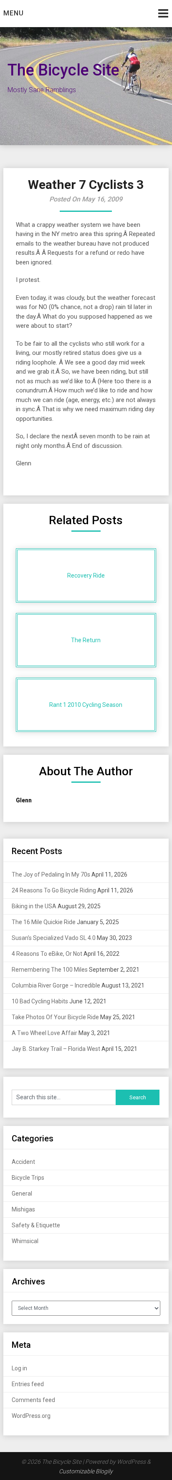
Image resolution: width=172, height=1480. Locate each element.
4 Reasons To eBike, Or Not (47, 953)
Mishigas (23, 1209)
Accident (23, 1161)
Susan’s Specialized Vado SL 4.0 (54, 938)
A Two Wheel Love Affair (44, 1033)
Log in (19, 1368)
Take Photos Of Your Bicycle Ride (55, 1017)
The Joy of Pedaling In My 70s (51, 874)
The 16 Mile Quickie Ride (44, 922)
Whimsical (25, 1241)
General (22, 1193)
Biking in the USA (34, 906)
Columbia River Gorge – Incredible (56, 985)
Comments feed (33, 1400)
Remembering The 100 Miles (50, 969)
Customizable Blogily (86, 1471)
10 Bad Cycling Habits (40, 1001)
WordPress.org (31, 1415)
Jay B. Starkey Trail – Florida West (56, 1048)
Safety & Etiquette (36, 1225)
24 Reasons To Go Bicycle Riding (54, 890)
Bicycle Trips (28, 1177)
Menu (13, 13)
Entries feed (28, 1384)
